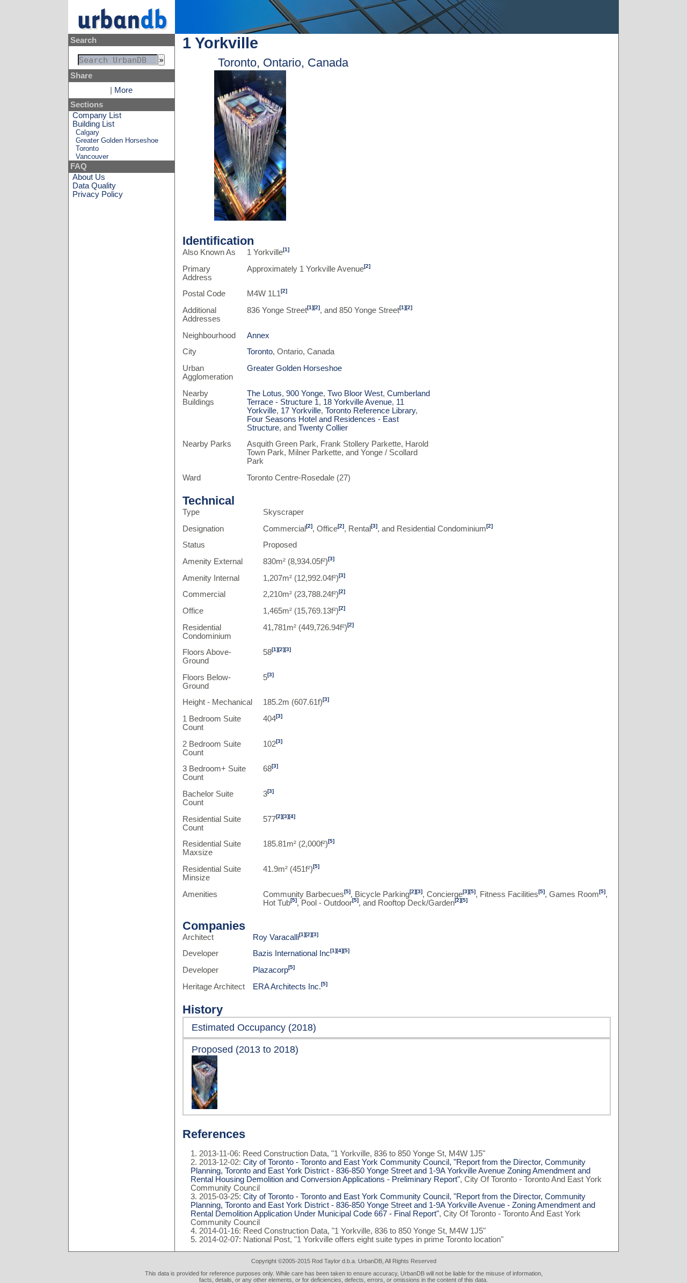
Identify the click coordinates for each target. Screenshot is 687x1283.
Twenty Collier (323, 428)
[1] (286, 249)
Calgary (87, 132)
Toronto (87, 148)
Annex (258, 335)
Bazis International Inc (291, 953)
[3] (374, 526)
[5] (331, 841)
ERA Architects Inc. (287, 986)
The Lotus (264, 393)
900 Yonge (304, 393)
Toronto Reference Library (370, 410)
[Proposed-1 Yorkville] (250, 218)
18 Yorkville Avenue (357, 402)
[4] (292, 816)
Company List (96, 115)
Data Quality (94, 185)
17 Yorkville (301, 410)
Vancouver (92, 156)
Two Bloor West (355, 393)
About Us (88, 177)
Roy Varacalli (276, 937)
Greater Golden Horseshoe (117, 140)
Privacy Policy (97, 194)
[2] (367, 266)
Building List (93, 124)
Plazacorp (270, 970)
